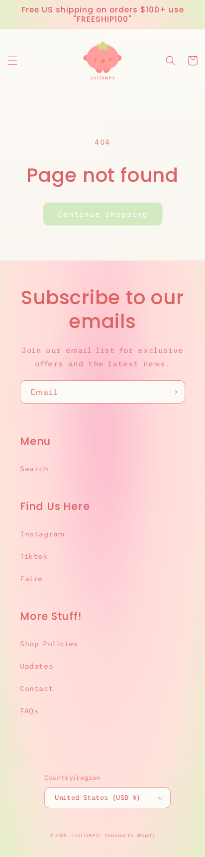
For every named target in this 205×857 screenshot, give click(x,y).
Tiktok (34, 556)
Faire (31, 579)
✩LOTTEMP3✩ (86, 835)
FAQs (29, 711)
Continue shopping (103, 214)
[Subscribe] (174, 392)
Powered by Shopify (130, 835)
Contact (36, 688)
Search (34, 469)
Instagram (42, 534)
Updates (36, 666)
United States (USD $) (97, 797)
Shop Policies (49, 644)
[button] (12, 61)
